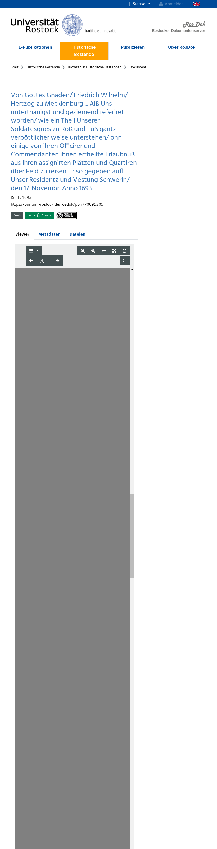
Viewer (22, 234)
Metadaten (49, 234)
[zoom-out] (93, 251)
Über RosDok (181, 47)
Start (15, 67)
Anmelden (173, 3)
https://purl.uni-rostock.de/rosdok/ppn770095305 (57, 204)
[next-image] (57, 260)
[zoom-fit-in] (114, 251)
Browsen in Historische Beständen (94, 67)
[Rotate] (124, 251)
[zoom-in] (82, 251)
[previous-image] (31, 260)
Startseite (141, 3)
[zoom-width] (103, 251)
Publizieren (133, 47)
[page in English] (194, 4)
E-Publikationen (35, 47)
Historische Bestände (84, 51)
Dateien (77, 234)
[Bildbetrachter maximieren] (125, 261)
